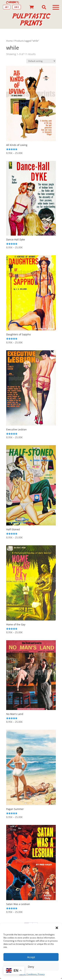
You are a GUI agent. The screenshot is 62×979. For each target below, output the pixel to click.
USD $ (6, 7)
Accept (31, 957)
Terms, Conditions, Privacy (32, 974)
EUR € (16, 7)
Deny (31, 966)
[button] (57, 928)
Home (9, 40)
